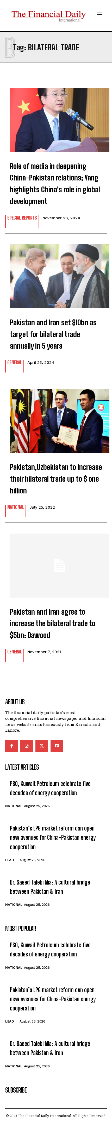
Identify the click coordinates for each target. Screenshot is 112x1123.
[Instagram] (26, 746)
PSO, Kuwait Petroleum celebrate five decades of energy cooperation (50, 788)
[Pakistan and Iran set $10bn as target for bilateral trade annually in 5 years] (56, 274)
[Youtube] (57, 746)
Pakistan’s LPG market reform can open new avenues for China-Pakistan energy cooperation (53, 837)
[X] (41, 746)
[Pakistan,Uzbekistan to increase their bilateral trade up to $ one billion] (56, 418)
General (14, 362)
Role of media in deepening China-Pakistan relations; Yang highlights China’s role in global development (55, 184)
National (15, 507)
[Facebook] (11, 746)
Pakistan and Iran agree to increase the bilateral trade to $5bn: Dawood (52, 623)
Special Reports (22, 218)
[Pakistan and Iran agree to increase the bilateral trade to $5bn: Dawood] (56, 563)
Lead (9, 860)
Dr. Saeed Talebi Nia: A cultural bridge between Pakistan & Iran (50, 887)
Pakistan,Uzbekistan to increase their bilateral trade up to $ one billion (56, 478)
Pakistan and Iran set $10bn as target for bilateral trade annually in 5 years (53, 334)
